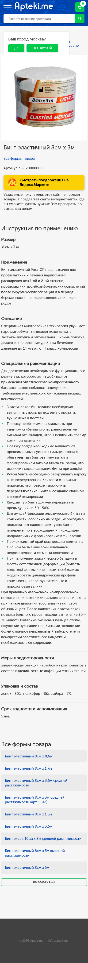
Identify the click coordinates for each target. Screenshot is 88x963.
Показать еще (44, 881)
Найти (79, 18)
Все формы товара (19, 158)
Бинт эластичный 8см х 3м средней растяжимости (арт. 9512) (35, 799)
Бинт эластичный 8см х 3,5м (28, 826)
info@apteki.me (58, 940)
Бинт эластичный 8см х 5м (27, 867)
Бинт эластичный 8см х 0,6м (29, 756)
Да (13, 40)
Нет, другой (39, 40)
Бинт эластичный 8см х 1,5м (28, 814)
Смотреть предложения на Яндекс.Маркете (44, 182)
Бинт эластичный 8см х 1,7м (28, 768)
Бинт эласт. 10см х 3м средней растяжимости (43, 838)
